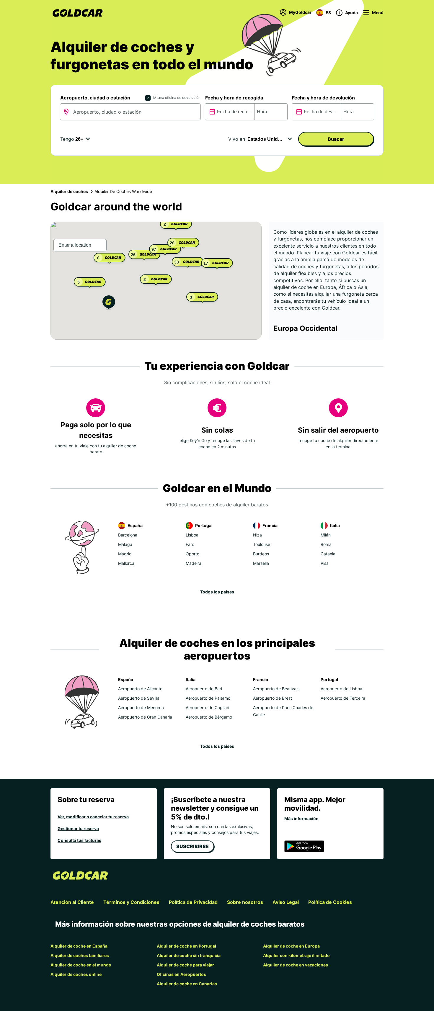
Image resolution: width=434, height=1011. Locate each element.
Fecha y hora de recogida (234, 98)
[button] (109, 303)
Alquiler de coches (69, 191)
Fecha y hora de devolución (323, 98)
